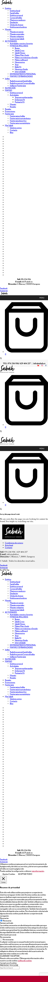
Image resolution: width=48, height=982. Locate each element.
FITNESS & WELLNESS (19, 46)
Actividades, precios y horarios (21, 43)
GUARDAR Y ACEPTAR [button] (9, 956)
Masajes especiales (17, 34)
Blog (11, 132)
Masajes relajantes (17, 36)
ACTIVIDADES (11, 41)
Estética (8, 8)
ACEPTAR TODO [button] (25, 874)
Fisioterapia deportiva (18, 121)
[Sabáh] (6, 4)
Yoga (16, 64)
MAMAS (8, 90)
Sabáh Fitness (20, 53)
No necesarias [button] (5, 937)
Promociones (10, 111)
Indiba (7, 78)
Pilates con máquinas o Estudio (26, 57)
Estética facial (15, 10)
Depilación (14, 22)
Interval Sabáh (20, 71)
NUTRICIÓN (10, 88)
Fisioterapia (9, 114)
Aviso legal (9, 545)
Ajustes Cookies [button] (8, 874)
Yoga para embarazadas (24, 97)
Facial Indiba (14, 13)
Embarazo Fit (20, 100)
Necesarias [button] (4, 918)
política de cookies (25, 960)
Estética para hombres (18, 27)
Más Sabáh (9, 125)
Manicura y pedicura (17, 20)
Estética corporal (16, 15)
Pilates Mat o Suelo (22, 55)
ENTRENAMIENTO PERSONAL (23, 74)
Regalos (13, 107)
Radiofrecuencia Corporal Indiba (22, 83)
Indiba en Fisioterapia (18, 85)
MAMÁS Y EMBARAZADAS (21, 76)
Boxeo (17, 48)
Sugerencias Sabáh (17, 39)
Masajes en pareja (16, 32)
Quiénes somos (16, 128)
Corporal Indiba (16, 18)
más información (38, 871)
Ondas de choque (16, 25)
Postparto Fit (19, 102)
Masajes (8, 29)
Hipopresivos (20, 62)
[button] (41, 297)
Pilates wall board (21, 60)
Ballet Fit (18, 67)
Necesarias (7, 920)
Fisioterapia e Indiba (17, 116)
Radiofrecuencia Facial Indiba (21, 81)
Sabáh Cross (19, 50)
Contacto (13, 130)
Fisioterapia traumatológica (20, 118)
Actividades (14, 95)
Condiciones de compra (14, 543)
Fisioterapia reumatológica (20, 123)
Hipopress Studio (21, 69)
